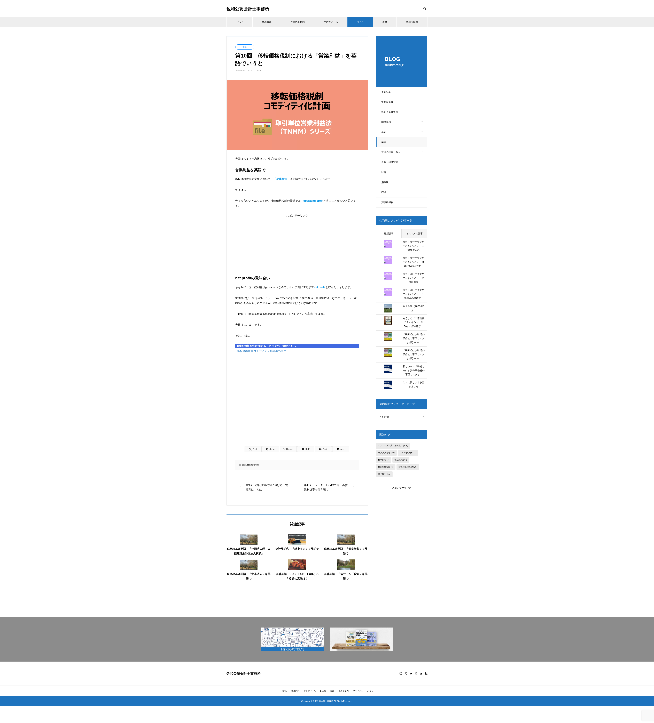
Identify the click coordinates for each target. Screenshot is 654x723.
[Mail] (421, 673)
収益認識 (400, 460)
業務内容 (266, 22)
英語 (383, 142)
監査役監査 (387, 102)
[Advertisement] (297, 241)
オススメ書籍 (386, 453)
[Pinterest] (416, 673)
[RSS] (426, 673)
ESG (383, 192)
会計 (383, 132)
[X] (406, 673)
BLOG (360, 22)
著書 (384, 22)
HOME (239, 22)
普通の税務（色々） (392, 152)
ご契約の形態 (297, 22)
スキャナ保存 (408, 453)
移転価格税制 (253, 465)
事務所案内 (412, 22)
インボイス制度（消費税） (393, 445)
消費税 (384, 182)
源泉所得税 (387, 202)
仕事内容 (383, 460)
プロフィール (331, 22)
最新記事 (386, 92)
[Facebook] (411, 673)
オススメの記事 (414, 233)
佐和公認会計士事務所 (248, 8)
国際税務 (386, 122)
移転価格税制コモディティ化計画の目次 (261, 351)
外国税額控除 (385, 467)
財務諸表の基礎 (408, 467)
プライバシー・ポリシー (364, 691)
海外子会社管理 (389, 112)
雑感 (383, 172)
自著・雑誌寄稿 (389, 162)
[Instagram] (401, 673)
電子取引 (384, 474)
